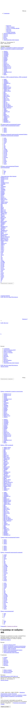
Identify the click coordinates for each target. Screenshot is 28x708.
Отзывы (5, 353)
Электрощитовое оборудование (11, 39)
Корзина (24, 319)
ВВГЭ (4, 101)
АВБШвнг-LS (6, 83)
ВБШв (5, 84)
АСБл (4, 138)
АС (4, 173)
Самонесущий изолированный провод (10, 125)
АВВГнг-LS (6, 89)
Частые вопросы (7, 360)
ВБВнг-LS (6, 115)
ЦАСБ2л (5, 157)
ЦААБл (5, 154)
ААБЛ (5, 142)
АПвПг (5, 70)
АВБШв (5, 80)
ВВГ (4, 92)
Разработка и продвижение (16, 696)
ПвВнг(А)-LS (6, 65)
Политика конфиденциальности (9, 694)
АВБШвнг (6, 82)
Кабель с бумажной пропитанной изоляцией (14, 135)
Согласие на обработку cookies (18, 695)
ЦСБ (4, 158)
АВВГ (5, 109)
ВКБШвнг (6, 120)
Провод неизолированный (7, 611)
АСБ (4, 143)
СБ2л (4, 148)
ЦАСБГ (5, 153)
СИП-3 (5, 130)
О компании (6, 348)
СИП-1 (5, 128)
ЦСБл (4, 160)
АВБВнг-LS (6, 116)
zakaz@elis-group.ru (13, 297)
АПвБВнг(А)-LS (7, 72)
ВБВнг (5, 114)
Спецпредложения (5, 295)
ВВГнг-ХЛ (6, 98)
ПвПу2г (5, 63)
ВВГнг (5, 93)
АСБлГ (5, 139)
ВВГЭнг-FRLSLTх (8, 106)
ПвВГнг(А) (6, 64)
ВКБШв (5, 119)
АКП (4, 171)
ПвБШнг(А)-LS (7, 66)
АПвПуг (5, 51)
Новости (5, 36)
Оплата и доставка (8, 352)
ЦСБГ (4, 162)
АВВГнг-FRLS (7, 91)
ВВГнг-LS (5, 94)
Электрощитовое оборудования (8, 176)
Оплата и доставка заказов (12, 28)
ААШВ (5, 149)
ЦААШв (5, 151)
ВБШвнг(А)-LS (7, 87)
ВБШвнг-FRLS (7, 88)
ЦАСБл (5, 152)
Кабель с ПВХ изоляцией (20, 77)
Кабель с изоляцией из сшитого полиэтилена (12, 49)
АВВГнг (5, 110)
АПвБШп (5, 52)
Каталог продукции (5, 46)
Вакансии (8, 25)
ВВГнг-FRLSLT (7, 107)
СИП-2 (5, 129)
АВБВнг (5, 118)
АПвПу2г (5, 56)
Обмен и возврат (10, 27)
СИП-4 (5, 132)
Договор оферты (5, 696)
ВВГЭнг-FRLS (7, 105)
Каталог (5, 38)
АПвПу (5, 69)
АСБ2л (5, 140)
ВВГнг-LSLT (6, 100)
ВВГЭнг (5, 102)
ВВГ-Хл (5, 97)
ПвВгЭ (5, 74)
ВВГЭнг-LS (6, 103)
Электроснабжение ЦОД (9, 33)
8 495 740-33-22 (4, 297)
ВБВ (4, 112)
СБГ (4, 147)
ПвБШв (5, 60)
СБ (4, 144)
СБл (4, 145)
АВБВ (5, 79)
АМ (4, 172)
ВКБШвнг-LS (6, 122)
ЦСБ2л (5, 161)
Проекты (5, 34)
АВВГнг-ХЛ (6, 111)
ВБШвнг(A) (6, 85)
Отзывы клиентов (10, 32)
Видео (5, 37)
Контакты (8, 29)
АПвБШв (5, 55)
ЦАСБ (5, 156)
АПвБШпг (6, 54)
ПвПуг (5, 61)
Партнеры (8, 30)
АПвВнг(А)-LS (7, 68)
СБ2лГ (5, 163)
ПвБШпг (5, 59)
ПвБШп (5, 57)
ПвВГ (4, 73)
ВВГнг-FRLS (6, 96)
